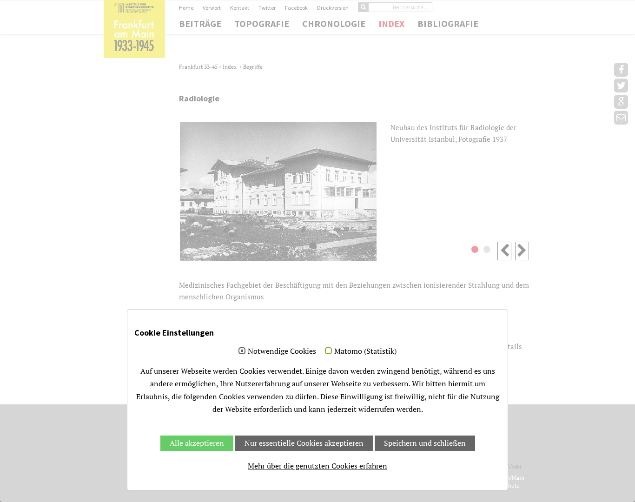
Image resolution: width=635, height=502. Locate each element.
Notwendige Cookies (282, 351)
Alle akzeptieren (197, 443)
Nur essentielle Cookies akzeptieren (304, 443)
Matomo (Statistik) (365, 351)
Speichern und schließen (425, 443)
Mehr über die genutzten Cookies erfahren (317, 466)
